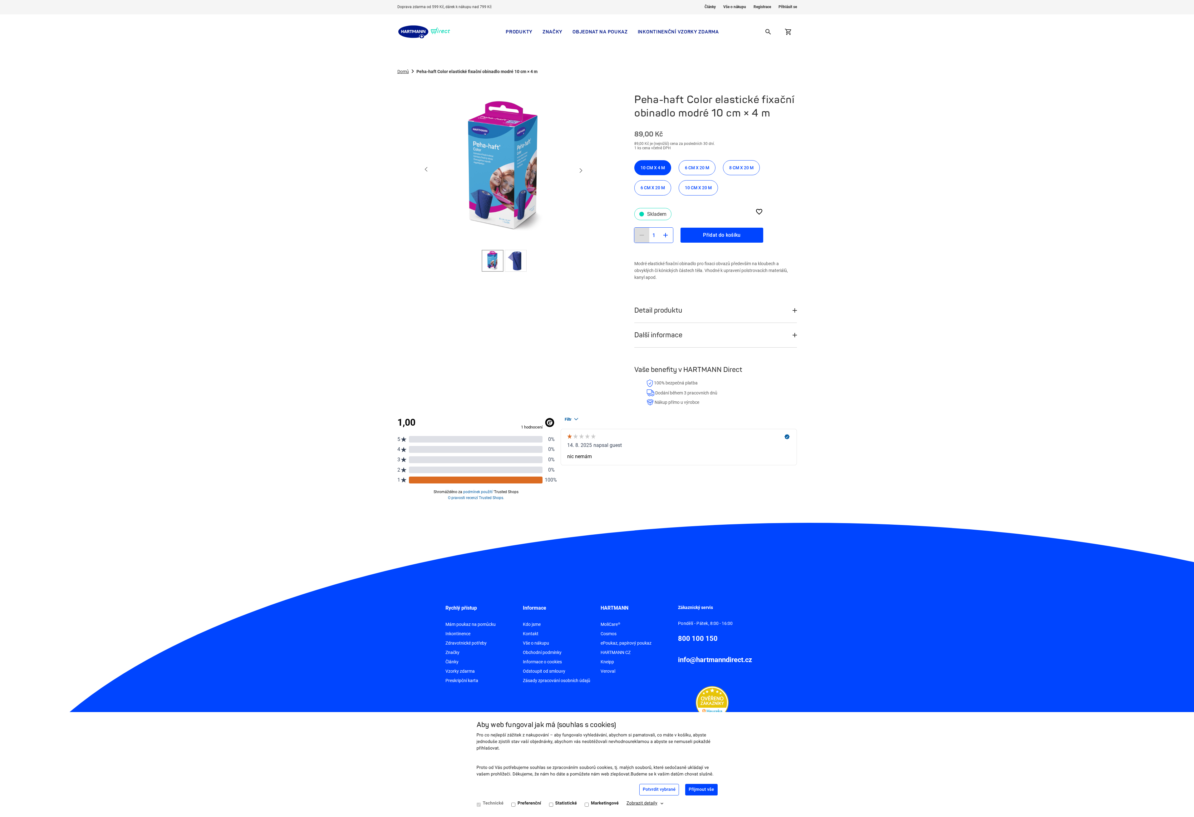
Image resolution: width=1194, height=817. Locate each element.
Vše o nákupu (734, 7)
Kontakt (530, 633)
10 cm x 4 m (653, 167)
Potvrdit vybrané (659, 789)
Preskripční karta (461, 680)
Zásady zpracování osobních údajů (556, 680)
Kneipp (607, 661)
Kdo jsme (532, 624)
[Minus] (641, 235)
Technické (493, 803)
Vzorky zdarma (460, 671)
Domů (403, 71)
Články (710, 7)
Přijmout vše (701, 789)
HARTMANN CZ (616, 652)
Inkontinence (457, 633)
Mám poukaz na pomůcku (470, 624)
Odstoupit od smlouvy (544, 671)
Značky (553, 32)
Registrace (762, 7)
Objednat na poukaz (600, 32)
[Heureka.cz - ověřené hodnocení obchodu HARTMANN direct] (712, 702)
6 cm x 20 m (697, 167)
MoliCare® (610, 624)
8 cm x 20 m (741, 167)
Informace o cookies (542, 661)
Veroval (608, 671)
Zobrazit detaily (641, 803)
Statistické (566, 803)
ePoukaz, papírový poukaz (626, 643)
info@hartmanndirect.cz (715, 660)
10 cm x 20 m (698, 187)
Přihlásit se (788, 7)
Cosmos (609, 633)
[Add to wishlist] (759, 211)
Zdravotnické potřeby (466, 643)
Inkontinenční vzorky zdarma (678, 32)
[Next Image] (580, 170)
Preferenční (529, 803)
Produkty (519, 32)
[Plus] (665, 235)
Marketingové (605, 803)
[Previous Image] (426, 170)
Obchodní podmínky (542, 652)
